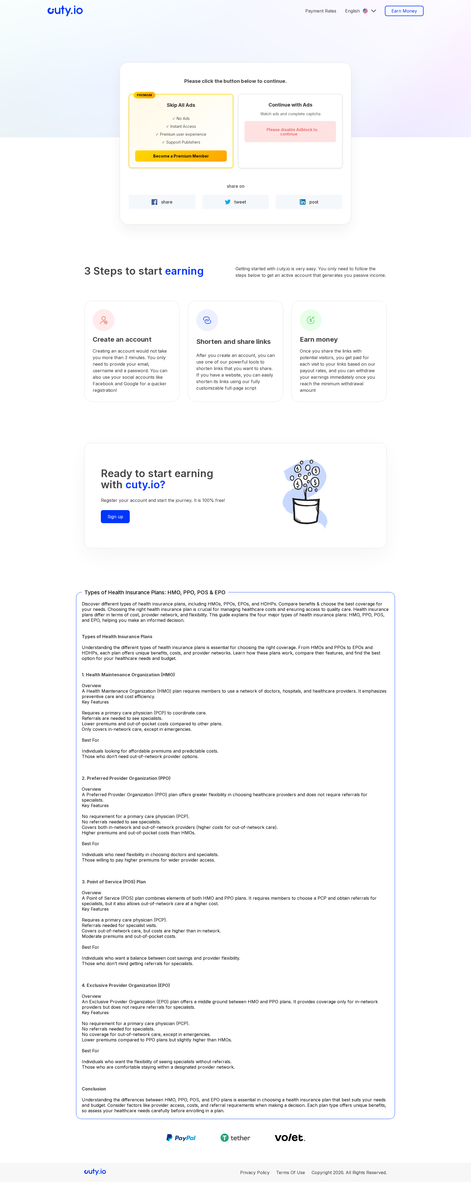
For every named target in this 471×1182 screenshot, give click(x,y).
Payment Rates (320, 11)
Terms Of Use (290, 1172)
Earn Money (404, 11)
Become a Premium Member (181, 156)
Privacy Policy (255, 1172)
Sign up (115, 516)
